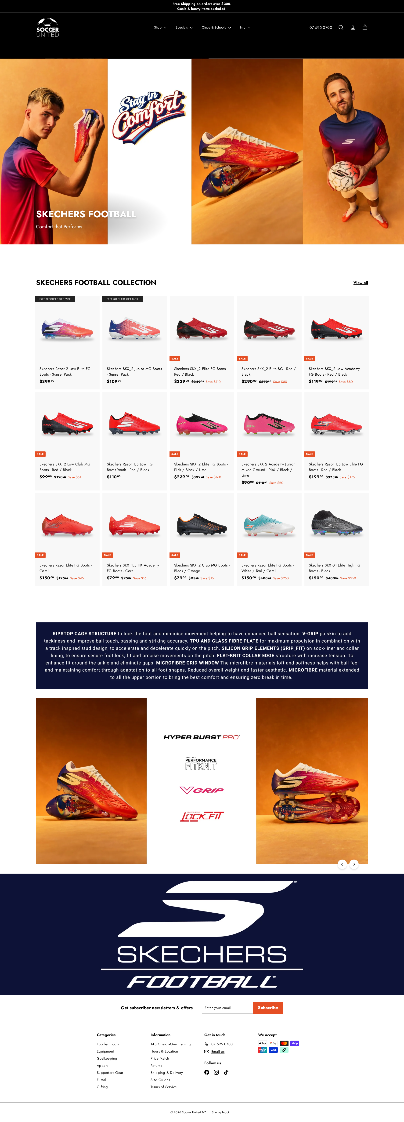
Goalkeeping (107, 1058)
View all (361, 282)
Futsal (101, 1079)
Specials (182, 27)
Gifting (102, 1086)
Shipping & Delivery (167, 1072)
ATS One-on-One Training (171, 1044)
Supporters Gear (110, 1072)
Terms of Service (164, 1086)
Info (243, 27)
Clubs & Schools (214, 27)
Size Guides (160, 1079)
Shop (158, 27)
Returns (156, 1065)
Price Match (160, 1058)
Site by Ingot (220, 1112)
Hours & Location (164, 1051)
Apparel (103, 1065)
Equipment (105, 1051)
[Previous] (342, 864)
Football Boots (108, 1044)
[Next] (354, 864)
